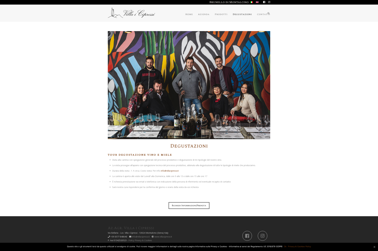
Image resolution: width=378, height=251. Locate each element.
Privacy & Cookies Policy (299, 246)
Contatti (263, 14)
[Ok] (374, 246)
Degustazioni (242, 14)
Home (189, 14)
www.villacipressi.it (163, 236)
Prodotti (221, 14)
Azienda (204, 14)
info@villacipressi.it (170, 170)
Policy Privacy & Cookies (140, 240)
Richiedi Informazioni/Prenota (189, 205)
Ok (285, 246)
